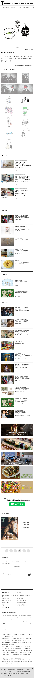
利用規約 (19, 593)
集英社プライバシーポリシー (24, 595)
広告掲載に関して (6, 600)
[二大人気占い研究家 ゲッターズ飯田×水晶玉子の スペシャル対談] (17, 69)
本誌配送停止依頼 (21, 602)
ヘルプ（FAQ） (21, 598)
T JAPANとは (5, 593)
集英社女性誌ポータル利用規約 (9, 595)
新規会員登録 (17, 566)
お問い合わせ (5, 598)
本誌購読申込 (26, 527)
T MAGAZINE (5, 607)
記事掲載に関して (21, 600)
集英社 (4, 605)
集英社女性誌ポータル (22, 605)
